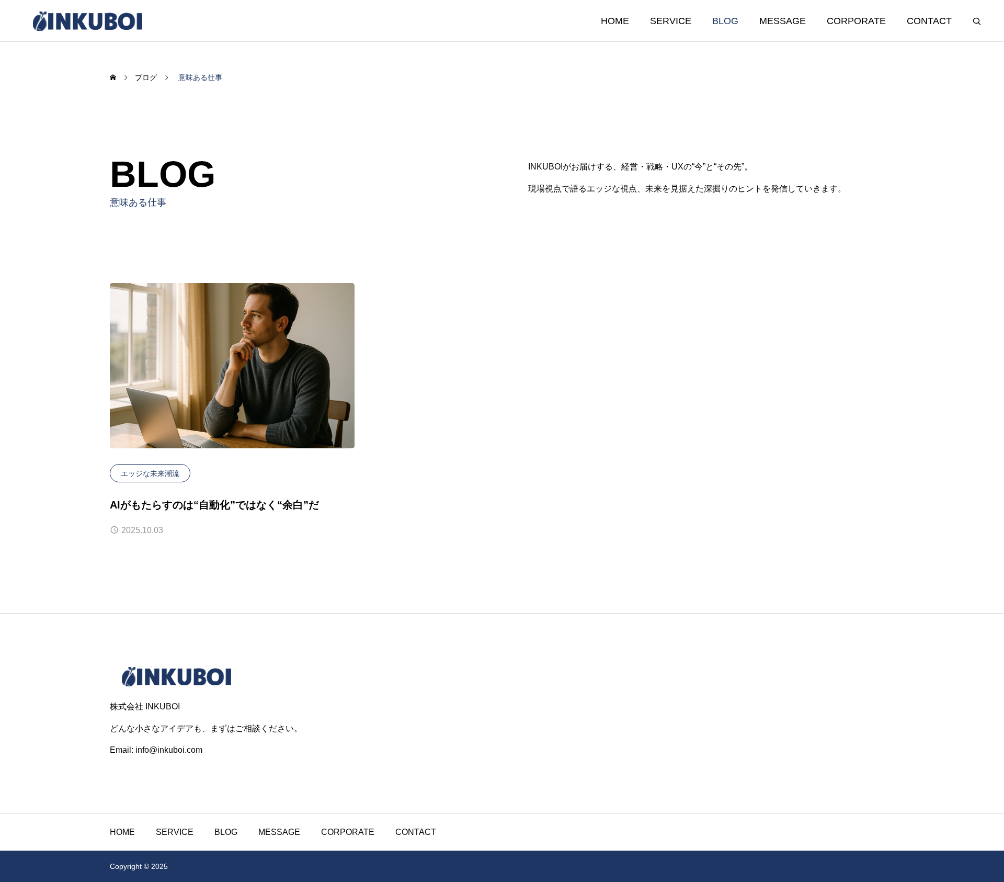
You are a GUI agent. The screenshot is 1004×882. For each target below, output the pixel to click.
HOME (615, 21)
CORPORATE (856, 21)
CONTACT (929, 21)
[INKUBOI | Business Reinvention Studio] (87, 20)
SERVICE (670, 21)
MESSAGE (782, 21)
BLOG (725, 21)
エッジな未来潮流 (150, 473)
